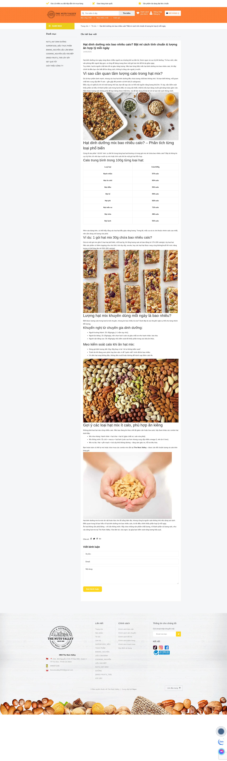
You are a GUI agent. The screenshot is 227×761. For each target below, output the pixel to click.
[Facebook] (167, 647)
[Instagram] (161, 647)
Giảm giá (116, 18)
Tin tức (97, 637)
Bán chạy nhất (86, 18)
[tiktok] (155, 647)
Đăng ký (157, 14)
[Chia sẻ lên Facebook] (91, 539)
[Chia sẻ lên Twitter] (94, 539)
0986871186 (54, 666)
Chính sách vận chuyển (127, 633)
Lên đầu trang (172, 688)
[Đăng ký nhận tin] (178, 633)
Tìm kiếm (126, 13)
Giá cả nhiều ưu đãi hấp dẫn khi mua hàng (66, 3)
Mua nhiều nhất (102, 18)
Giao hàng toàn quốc (104, 3)
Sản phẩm (99, 633)
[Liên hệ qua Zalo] (221, 742)
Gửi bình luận (92, 589)
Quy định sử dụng (125, 648)
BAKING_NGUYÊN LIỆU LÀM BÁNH (102, 654)
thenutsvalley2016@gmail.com (61, 670)
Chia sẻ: (86, 539)
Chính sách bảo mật (125, 629)
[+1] (100, 539)
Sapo (134, 689)
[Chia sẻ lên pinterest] (97, 539)
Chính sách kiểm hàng (126, 640)
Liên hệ (98, 640)
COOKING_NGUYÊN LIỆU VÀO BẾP (103, 661)
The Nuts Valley (140, 447)
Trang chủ (99, 629)
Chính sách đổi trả (125, 637)
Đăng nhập (158, 12)
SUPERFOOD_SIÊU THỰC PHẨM (102, 646)
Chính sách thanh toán (126, 644)
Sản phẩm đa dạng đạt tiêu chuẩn (155, 3)
